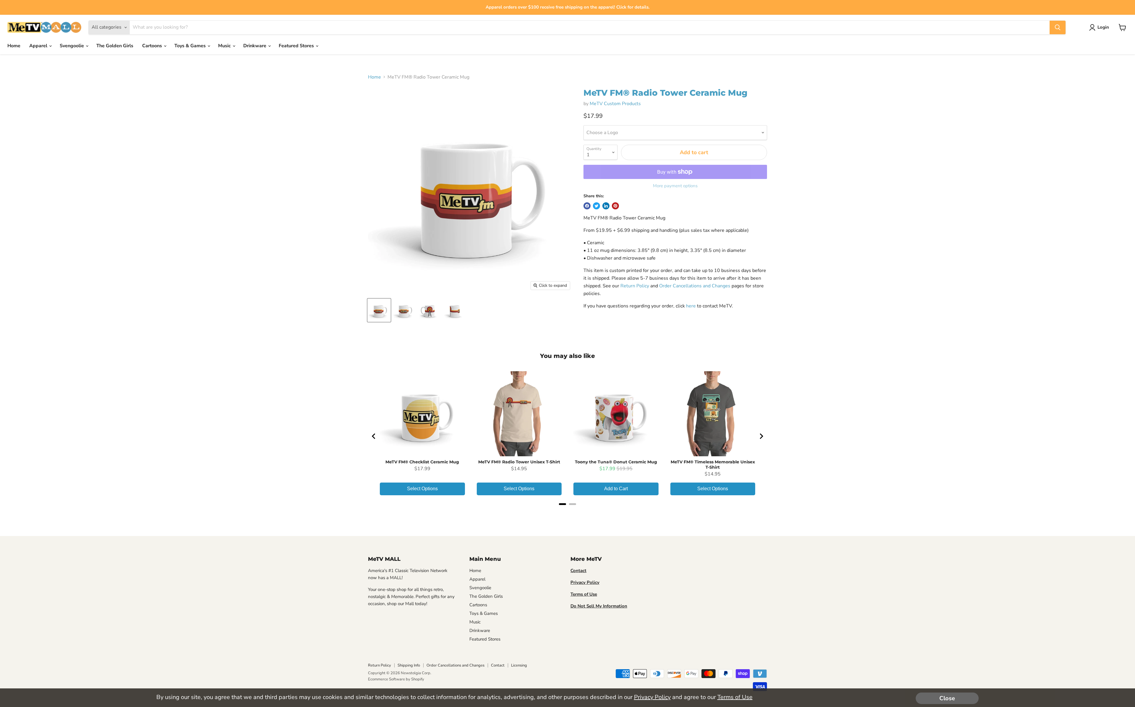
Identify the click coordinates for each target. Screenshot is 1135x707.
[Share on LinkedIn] (605, 205)
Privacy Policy (652, 697)
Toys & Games (190, 46)
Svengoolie (72, 46)
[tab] (562, 504)
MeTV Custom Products (615, 103)
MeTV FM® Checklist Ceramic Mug (422, 462)
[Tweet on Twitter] (596, 205)
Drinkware (255, 46)
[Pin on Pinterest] (615, 205)
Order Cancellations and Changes (694, 286)
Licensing (519, 665)
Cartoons (152, 46)
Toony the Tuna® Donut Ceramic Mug (616, 462)
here (691, 306)
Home (13, 46)
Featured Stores (297, 46)
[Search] (1058, 27)
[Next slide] (761, 436)
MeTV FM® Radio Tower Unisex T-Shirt (519, 462)
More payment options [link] (675, 185)
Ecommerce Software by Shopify (396, 679)
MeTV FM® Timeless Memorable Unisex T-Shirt (713, 464)
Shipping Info (409, 665)
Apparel (38, 46)
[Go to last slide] (374, 436)
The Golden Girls (114, 46)
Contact (498, 665)
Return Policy (634, 286)
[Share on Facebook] (587, 205)
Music (225, 46)
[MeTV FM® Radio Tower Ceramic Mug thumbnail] (379, 310)
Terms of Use (735, 697)
